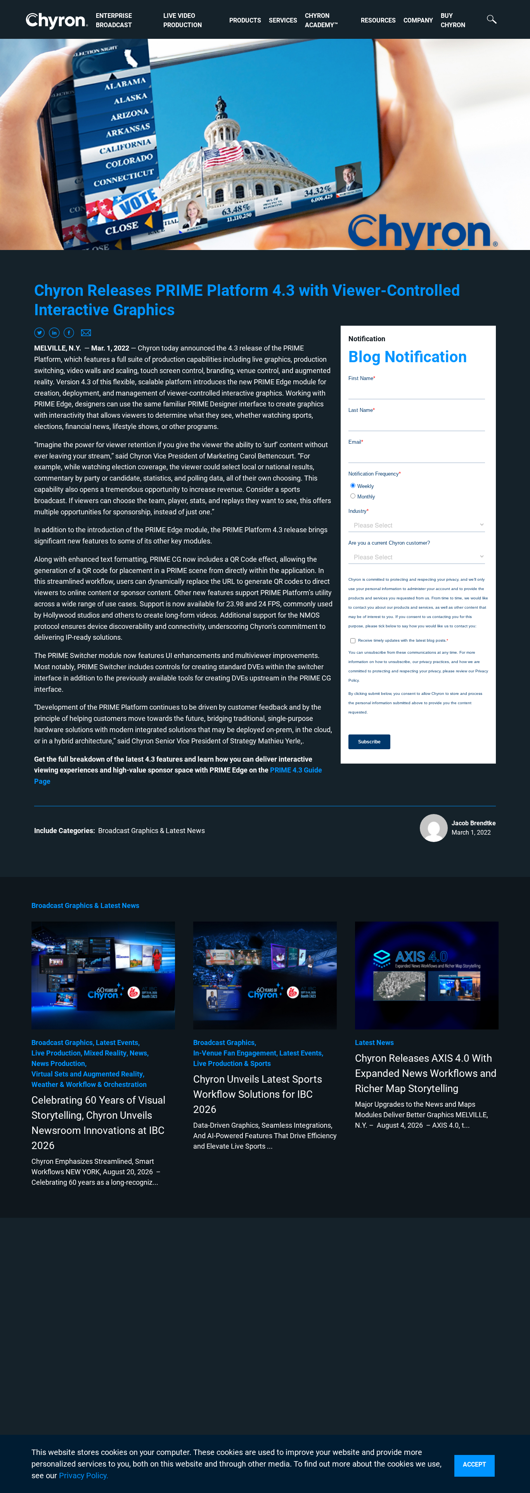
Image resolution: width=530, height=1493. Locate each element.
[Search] (488, 20)
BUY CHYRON (453, 20)
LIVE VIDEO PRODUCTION (182, 20)
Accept (474, 1464)
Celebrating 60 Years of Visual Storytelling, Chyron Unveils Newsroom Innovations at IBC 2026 (98, 1122)
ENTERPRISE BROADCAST (114, 20)
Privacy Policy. (83, 1475)
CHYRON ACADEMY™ (321, 20)
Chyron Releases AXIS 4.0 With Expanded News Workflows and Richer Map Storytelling (426, 1073)
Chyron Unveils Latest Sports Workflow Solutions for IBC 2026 (257, 1094)
